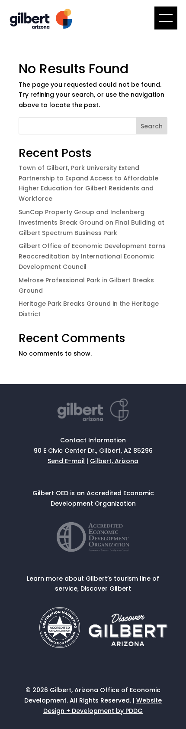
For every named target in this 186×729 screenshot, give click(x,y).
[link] (42, 26)
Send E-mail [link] (66, 461)
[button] (165, 18)
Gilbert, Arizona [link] (114, 461)
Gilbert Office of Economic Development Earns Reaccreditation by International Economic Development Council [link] (92, 256)
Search (152, 126)
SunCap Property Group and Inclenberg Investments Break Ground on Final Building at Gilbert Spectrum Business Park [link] (91, 222)
